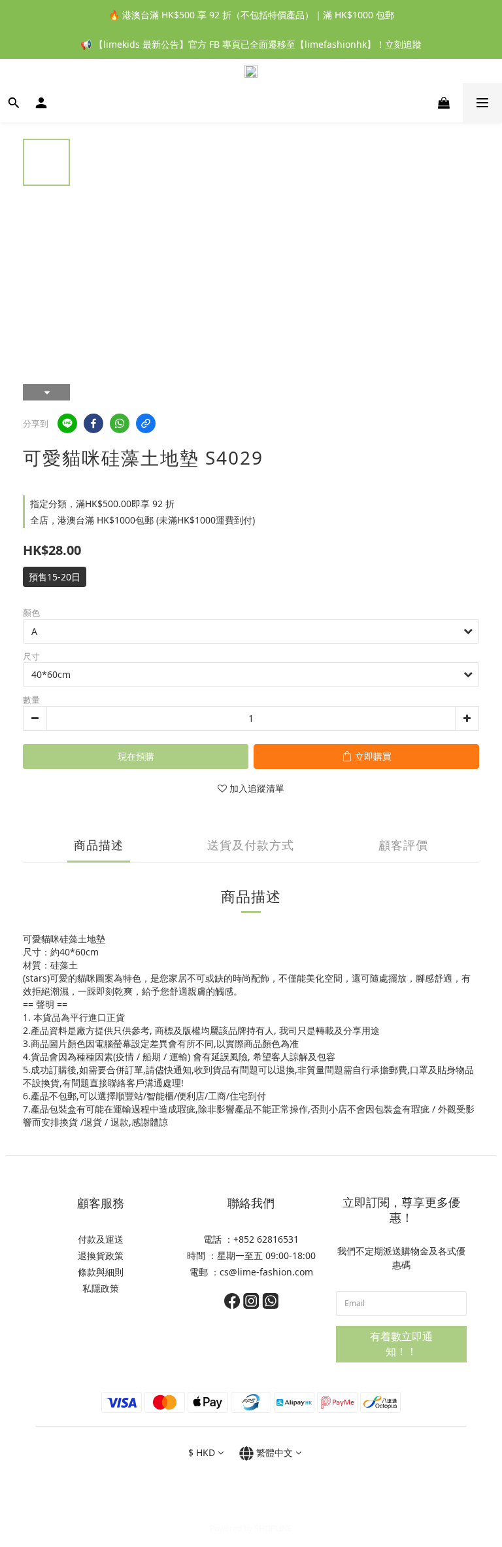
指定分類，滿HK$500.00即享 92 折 (102, 503)
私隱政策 (100, 1288)
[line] (67, 423)
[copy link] (146, 423)
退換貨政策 (101, 1255)
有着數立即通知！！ (401, 1344)
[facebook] (93, 423)
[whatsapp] (119, 423)
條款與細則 (101, 1272)
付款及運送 (101, 1239)
